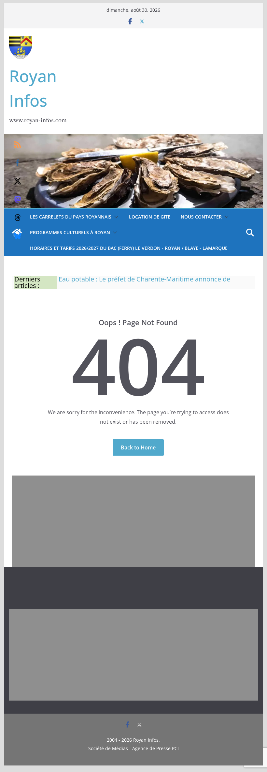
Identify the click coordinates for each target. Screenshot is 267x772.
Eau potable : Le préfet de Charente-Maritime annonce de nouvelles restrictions (144, 282)
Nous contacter (201, 217)
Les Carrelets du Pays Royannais (70, 217)
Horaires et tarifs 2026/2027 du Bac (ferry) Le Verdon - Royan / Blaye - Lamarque (129, 248)
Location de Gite (149, 217)
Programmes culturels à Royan (70, 232)
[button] (115, 216)
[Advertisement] (133, 521)
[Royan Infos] (133, 137)
